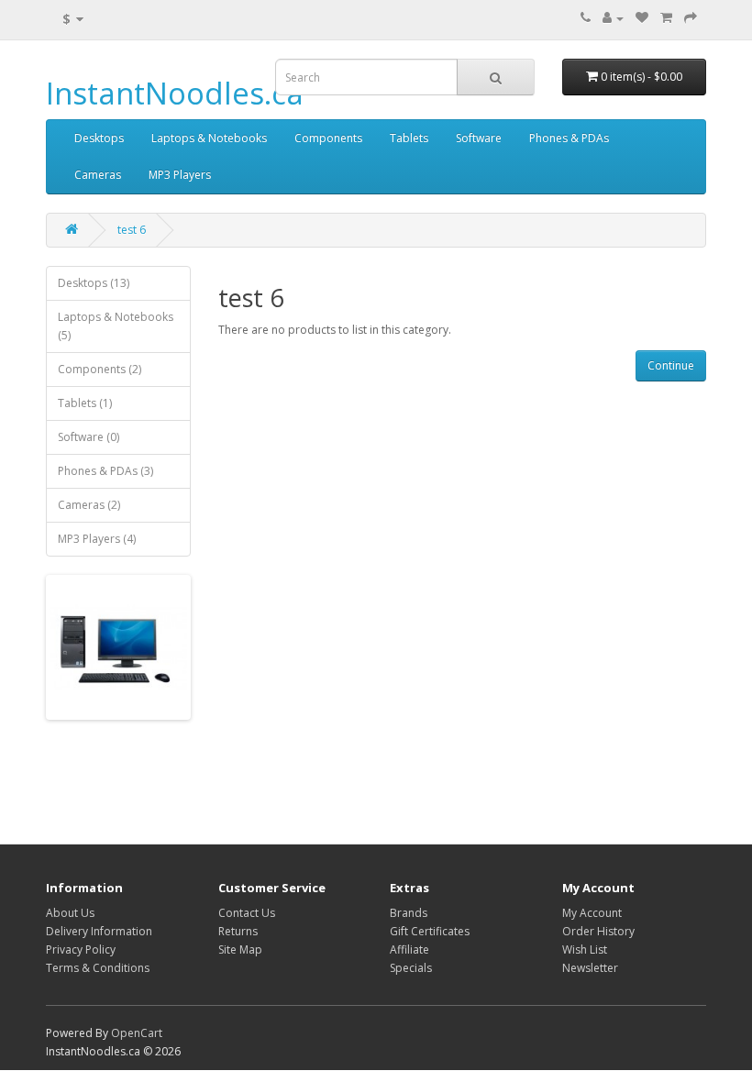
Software (479, 138)
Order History (598, 931)
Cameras (97, 174)
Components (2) (99, 369)
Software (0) (88, 437)
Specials (411, 968)
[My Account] (613, 18)
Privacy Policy (81, 949)
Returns (238, 931)
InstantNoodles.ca (175, 93)
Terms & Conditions (97, 968)
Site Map (240, 949)
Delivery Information (99, 931)
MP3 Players (180, 174)
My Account (592, 913)
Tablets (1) (85, 403)
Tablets (409, 138)
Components (328, 138)
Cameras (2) (89, 505)
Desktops (99, 138)
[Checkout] (690, 18)
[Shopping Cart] (666, 18)
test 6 (131, 229)
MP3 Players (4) (97, 539)
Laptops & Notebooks (209, 138)
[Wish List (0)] (642, 18)
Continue (670, 365)
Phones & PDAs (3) (105, 471)
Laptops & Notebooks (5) (115, 326)
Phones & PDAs (569, 138)
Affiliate (409, 949)
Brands (408, 913)
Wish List (584, 949)
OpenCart (136, 1033)
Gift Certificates (430, 931)
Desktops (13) (93, 283)
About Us (70, 913)
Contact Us (246, 913)
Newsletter (590, 968)
